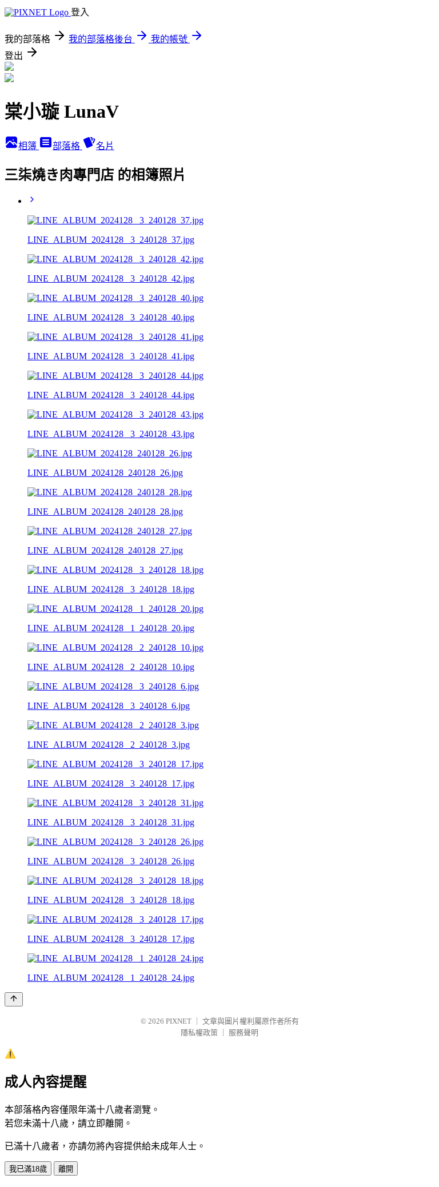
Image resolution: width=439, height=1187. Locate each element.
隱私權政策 (199, 1032)
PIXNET (178, 1021)
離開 (65, 1169)
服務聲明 (243, 1032)
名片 (105, 146)
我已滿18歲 (28, 1169)
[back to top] (14, 999)
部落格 (67, 146)
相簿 (28, 146)
